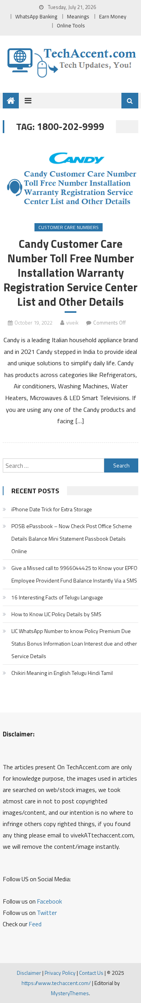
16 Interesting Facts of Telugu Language (57, 597)
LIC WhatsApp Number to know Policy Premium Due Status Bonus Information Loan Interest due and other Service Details (74, 643)
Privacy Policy (60, 973)
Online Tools (71, 25)
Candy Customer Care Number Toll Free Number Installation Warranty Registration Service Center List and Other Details (70, 272)
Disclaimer (29, 973)
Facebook (49, 901)
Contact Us (91, 973)
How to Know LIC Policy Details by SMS (56, 614)
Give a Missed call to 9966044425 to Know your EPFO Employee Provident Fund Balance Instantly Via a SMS (74, 574)
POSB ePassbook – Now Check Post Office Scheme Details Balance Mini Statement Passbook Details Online (71, 538)
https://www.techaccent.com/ (56, 983)
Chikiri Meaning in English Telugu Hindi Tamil (62, 673)
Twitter (47, 912)
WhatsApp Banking (36, 16)
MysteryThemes (70, 993)
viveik (72, 323)
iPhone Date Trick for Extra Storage (51, 509)
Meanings (78, 16)
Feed (35, 924)
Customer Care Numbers (68, 227)
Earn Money (113, 16)
